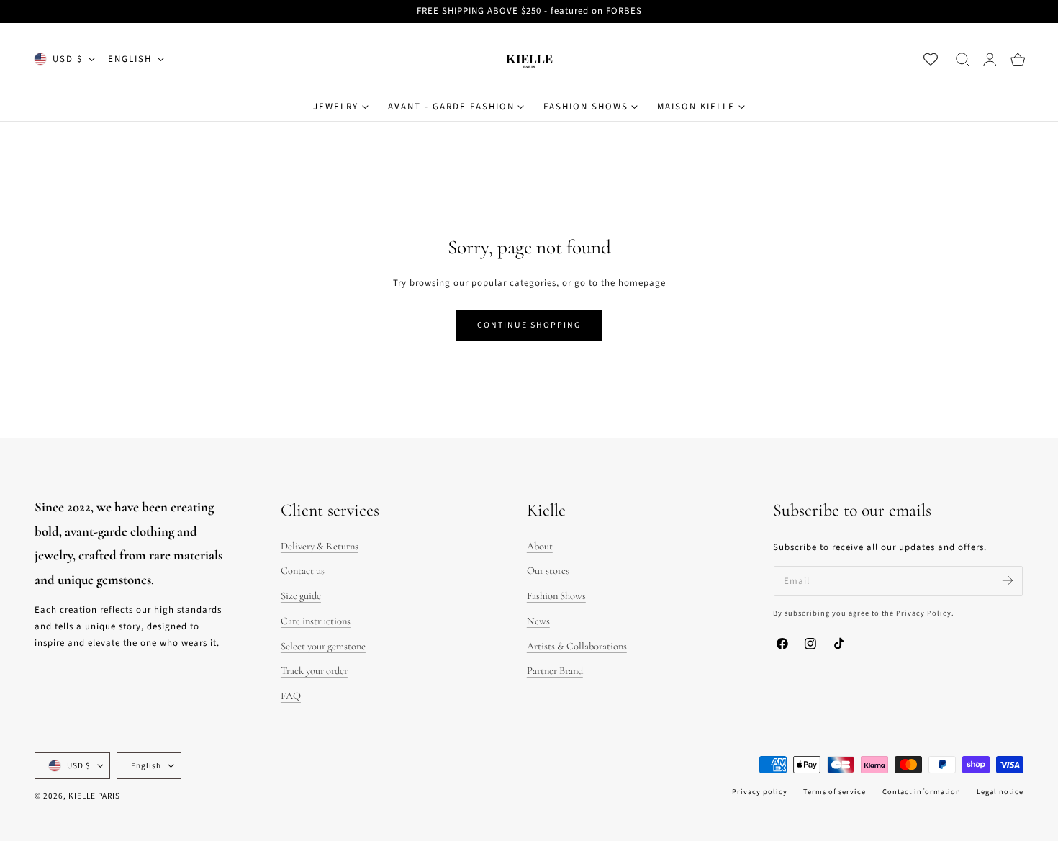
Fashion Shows (556, 596)
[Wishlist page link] (930, 59)
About (540, 546)
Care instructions (316, 621)
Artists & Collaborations (577, 646)
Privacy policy (759, 791)
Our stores (548, 571)
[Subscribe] (1007, 580)
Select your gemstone (323, 646)
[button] (962, 59)
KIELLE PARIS (94, 796)
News (538, 621)
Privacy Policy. (925, 613)
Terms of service (834, 791)
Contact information (921, 791)
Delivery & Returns (319, 546)
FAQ (291, 696)
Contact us (303, 571)
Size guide (301, 596)
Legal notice (1000, 791)
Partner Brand (555, 671)
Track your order (314, 671)
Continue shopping (529, 325)
